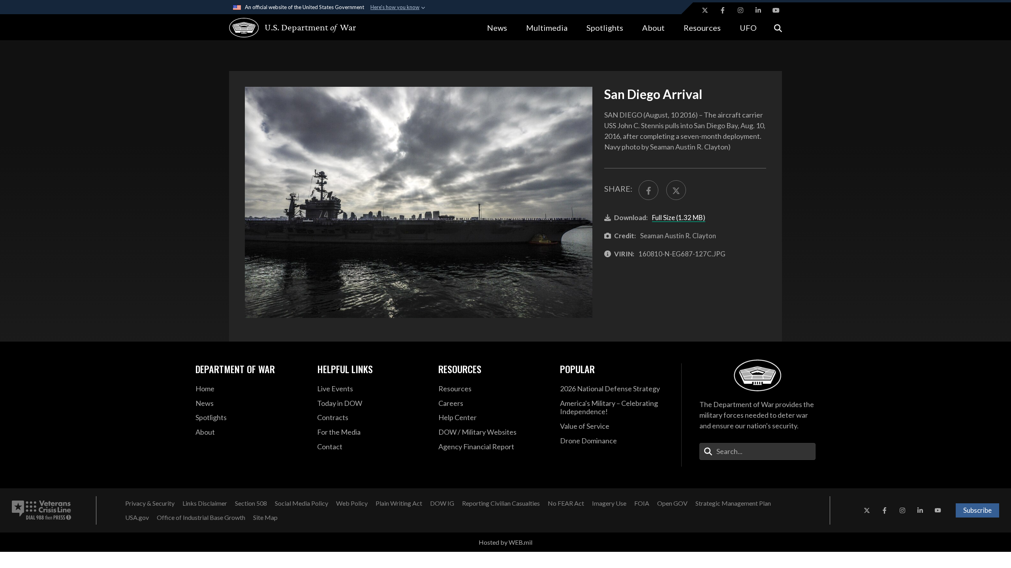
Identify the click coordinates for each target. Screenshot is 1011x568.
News (497, 27)
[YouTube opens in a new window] (776, 10)
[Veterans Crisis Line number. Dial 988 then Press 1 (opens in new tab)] (41, 510)
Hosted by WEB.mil (505, 542)
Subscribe (977, 510)
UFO (748, 27)
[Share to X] (676, 190)
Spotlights (604, 27)
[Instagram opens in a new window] (740, 10)
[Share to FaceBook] (648, 190)
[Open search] (778, 27)
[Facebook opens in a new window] (723, 10)
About (653, 27)
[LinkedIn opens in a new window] (758, 10)
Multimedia (547, 27)
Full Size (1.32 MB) (678, 217)
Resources (702, 27)
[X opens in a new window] (705, 10)
